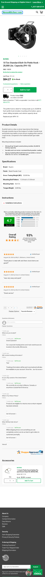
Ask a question (25, 84)
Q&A (3, 526)
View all (4, 444)
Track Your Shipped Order (10, 548)
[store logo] (12, 12)
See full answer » (38, 369)
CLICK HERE (12, 203)
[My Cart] (41, 12)
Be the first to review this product (12, 72)
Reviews (5, 524)
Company (5, 516)
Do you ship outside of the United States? (14, 377)
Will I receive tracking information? (12, 355)
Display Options (14, 311)
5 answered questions (10, 84)
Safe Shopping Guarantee (10, 534)
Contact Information (8, 519)
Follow (4, 335)
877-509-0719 (38, 7)
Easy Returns (6, 521)
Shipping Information (9, 550)
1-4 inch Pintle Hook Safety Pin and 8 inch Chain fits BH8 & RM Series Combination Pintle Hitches (29, 471)
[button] (19, 56)
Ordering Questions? (9, 545)
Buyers (6, 59)
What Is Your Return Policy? (10, 396)
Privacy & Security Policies (10, 537)
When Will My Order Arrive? (10, 422)
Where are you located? (9, 333)
